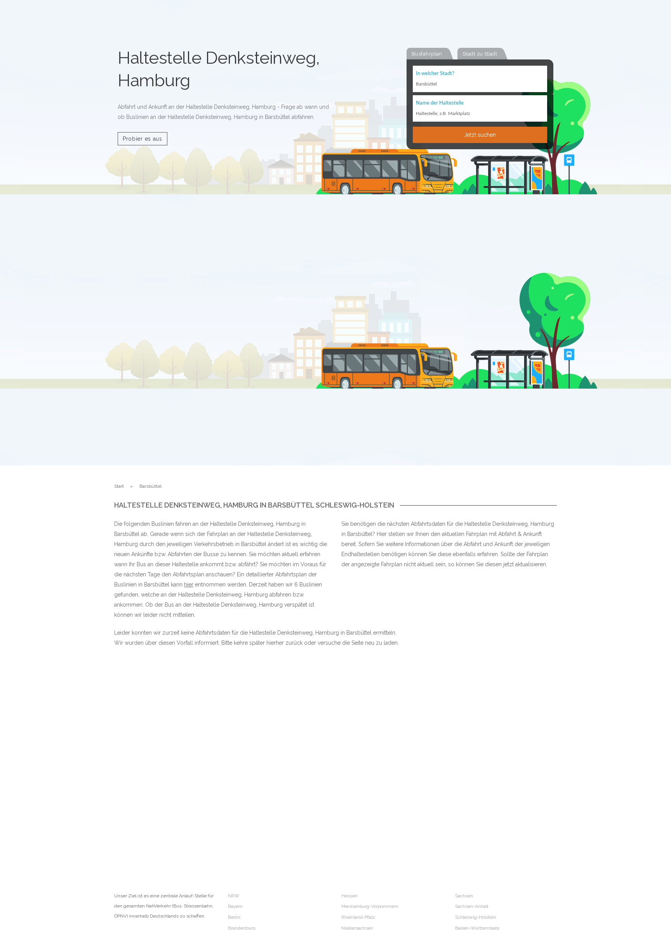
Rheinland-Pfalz (358, 917)
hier (188, 584)
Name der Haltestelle (440, 103)
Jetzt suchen (480, 135)
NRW (233, 896)
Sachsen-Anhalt (471, 906)
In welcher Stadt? (435, 73)
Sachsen (464, 896)
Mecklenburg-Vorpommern (369, 906)
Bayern (235, 906)
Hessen (349, 896)
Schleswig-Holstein (475, 917)
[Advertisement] (475, 736)
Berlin (234, 917)
